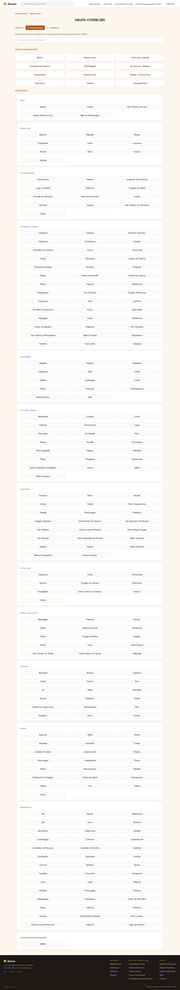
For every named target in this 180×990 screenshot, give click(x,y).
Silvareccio (137, 318)
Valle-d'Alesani (137, 546)
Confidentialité (165, 987)
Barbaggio (43, 619)
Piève (43, 636)
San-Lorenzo (137, 916)
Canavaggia (43, 839)
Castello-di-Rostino (90, 848)
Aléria (90, 734)
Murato (137, 619)
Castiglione (43, 856)
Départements (95, 4)
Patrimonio (137, 628)
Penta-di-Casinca (137, 275)
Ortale (43, 504)
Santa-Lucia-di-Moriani (90, 529)
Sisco (90, 715)
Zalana (137, 786)
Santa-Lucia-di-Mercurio (43, 924)
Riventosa (137, 583)
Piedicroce (137, 284)
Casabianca (90, 241)
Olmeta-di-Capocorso (43, 707)
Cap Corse (40, 83)
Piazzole (90, 284)
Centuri (90, 681)
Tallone (43, 786)
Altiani (137, 734)
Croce (90, 250)
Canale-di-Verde (43, 752)
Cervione (43, 495)
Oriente (90, 83)
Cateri (137, 371)
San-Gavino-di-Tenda (43, 653)
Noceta (43, 583)
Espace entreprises (167, 968)
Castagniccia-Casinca (40, 66)
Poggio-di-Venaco (90, 583)
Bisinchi (137, 822)
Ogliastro (90, 698)
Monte (43, 151)
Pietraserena (137, 777)
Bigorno (43, 134)
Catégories (54, 27)
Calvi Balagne (90, 66)
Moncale (90, 388)
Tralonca (90, 924)
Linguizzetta (90, 760)
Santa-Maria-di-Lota (43, 115)
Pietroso (90, 188)
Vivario (43, 600)
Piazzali (43, 512)
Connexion (170, 4)
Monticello (90, 433)
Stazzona (90, 326)
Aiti (43, 814)
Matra (137, 760)
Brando (90, 673)
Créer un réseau (135, 971)
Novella (90, 442)
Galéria (43, 380)
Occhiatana (137, 442)
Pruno (90, 309)
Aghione (43, 734)
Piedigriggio (43, 899)
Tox (90, 786)
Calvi (90, 371)
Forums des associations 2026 (140, 979)
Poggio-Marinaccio (137, 292)
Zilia (90, 397)
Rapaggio (43, 318)
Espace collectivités (168, 971)
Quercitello (137, 309)
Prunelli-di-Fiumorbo (43, 196)
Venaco (137, 591)
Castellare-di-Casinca (43, 250)
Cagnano (137, 673)
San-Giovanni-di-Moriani (137, 521)
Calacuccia (90, 831)
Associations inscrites (124, 4)
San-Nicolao (43, 538)
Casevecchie (90, 752)
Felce (90, 495)
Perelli (90, 504)
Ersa (137, 681)
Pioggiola (90, 459)
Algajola (43, 363)
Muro (137, 433)
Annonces (108, 4)
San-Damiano (137, 326)
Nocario (90, 267)
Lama (137, 425)
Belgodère (43, 416)
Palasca (89, 450)
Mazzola (137, 882)
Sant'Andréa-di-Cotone (90, 521)
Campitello (43, 143)
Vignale (43, 160)
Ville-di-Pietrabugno (90, 115)
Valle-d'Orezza (90, 335)
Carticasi (90, 839)
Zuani (42, 794)
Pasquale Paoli (140, 83)
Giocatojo (90, 258)
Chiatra (137, 752)
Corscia (43, 865)
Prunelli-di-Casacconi (43, 309)
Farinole (90, 619)
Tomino (137, 715)
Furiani (90, 107)
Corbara (90, 416)
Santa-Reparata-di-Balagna (43, 467)
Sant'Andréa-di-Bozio (90, 916)
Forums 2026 (148, 4)
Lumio (137, 380)
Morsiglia (137, 690)
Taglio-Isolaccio (137, 538)
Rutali (43, 645)
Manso (43, 388)
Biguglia (90, 134)
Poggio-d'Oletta (90, 636)
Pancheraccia (90, 769)
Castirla (137, 856)
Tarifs (162, 975)
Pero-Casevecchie (137, 504)
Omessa (137, 890)
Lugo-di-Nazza (43, 188)
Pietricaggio (90, 512)
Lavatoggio (90, 380)
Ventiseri (43, 205)
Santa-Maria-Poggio (137, 529)
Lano (43, 882)
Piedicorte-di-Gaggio (43, 777)
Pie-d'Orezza (90, 292)
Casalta (137, 241)
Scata (90, 318)
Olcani (137, 698)
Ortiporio (137, 267)
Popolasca (90, 899)
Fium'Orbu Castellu (140, 57)
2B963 (43, 944)
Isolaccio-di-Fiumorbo (137, 179)
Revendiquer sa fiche (137, 964)
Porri (90, 301)
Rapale (137, 636)
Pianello (137, 769)
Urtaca (90, 467)
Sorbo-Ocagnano (43, 326)
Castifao (137, 848)
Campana (43, 233)
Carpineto (43, 241)
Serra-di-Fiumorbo (90, 196)
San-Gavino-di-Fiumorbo (137, 205)
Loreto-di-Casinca (137, 258)
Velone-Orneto (90, 555)
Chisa (43, 213)
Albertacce (137, 814)
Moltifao (43, 890)
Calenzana (43, 371)
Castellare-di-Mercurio (43, 848)
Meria (90, 690)
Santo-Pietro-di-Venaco (90, 591)
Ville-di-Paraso (43, 476)
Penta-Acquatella (90, 275)
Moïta (43, 769)
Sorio (90, 645)
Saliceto (90, 907)
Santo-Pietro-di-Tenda (90, 653)
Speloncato (137, 459)
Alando (90, 814)
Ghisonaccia (43, 179)
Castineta (90, 856)
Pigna (43, 459)
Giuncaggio (43, 760)
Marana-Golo (90, 57)
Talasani (43, 546)
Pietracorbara (90, 707)
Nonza (43, 698)
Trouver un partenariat (137, 975)
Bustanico (43, 831)
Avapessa (137, 363)
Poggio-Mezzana (43, 521)
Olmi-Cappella (43, 450)
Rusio (43, 907)
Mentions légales (152, 987)
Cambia (136, 831)
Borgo (137, 134)
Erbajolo (90, 865)
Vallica (137, 467)
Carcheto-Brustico (137, 233)
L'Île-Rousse (90, 425)
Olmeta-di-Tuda (90, 628)
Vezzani (90, 205)
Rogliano (43, 715)
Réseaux (113, 975)
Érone (137, 865)
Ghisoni (90, 179)
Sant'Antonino (43, 397)
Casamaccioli (137, 839)
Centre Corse (90, 74)
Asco (89, 822)
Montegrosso (137, 388)
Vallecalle (137, 653)
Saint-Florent (137, 645)
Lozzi (90, 882)
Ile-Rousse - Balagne (140, 66)
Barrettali (43, 673)
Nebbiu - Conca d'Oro (140, 74)
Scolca (137, 151)
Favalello (43, 873)
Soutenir (163, 979)
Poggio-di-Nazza (137, 188)
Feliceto (43, 425)
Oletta (43, 628)
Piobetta (137, 512)
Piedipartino (43, 292)
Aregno (89, 363)
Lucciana (137, 143)
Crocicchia (137, 250)
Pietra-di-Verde (90, 777)
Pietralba (137, 450)
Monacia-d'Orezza (43, 267)
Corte (90, 574)
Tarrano (90, 546)
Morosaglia (90, 890)
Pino (137, 707)
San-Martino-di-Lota (137, 107)
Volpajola (137, 343)
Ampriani (43, 743)
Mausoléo (43, 433)
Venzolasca (137, 335)
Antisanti (90, 743)
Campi (137, 743)
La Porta (137, 301)
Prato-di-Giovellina (137, 899)
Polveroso (43, 301)
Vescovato (90, 343)
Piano (43, 284)
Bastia (40, 57)
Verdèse (43, 343)
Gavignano (137, 873)
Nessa (43, 442)
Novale (137, 495)
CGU (174, 987)
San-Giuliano (43, 529)
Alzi (43, 822)
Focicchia (89, 873)
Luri (43, 690)
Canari (43, 681)
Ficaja (43, 258)
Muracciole (137, 574)
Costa (137, 416)
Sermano (137, 907)
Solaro (137, 196)
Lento (90, 143)
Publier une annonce (137, 968)
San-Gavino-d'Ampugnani (43, 335)
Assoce (12, 3)
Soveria (43, 916)
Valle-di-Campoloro (43, 555)
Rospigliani (43, 591)
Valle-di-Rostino (137, 924)
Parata (43, 275)
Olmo (90, 151)
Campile (90, 233)
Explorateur (114, 968)
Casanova (43, 574)
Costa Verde (40, 74)
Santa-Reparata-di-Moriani (90, 538)
